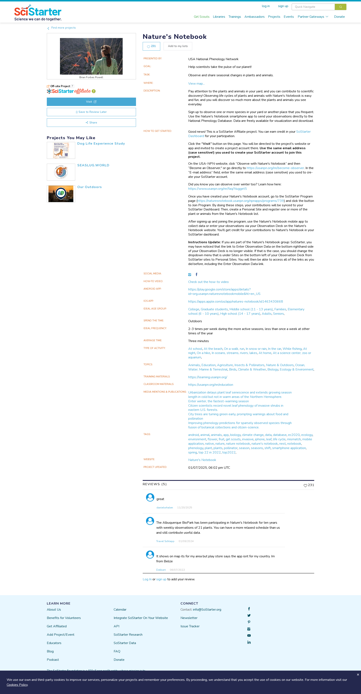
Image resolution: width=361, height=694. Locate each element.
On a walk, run (234, 348)
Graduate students (214, 309)
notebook (294, 443)
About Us (54, 609)
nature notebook (238, 443)
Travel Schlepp (165, 541)
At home (265, 353)
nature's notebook (265, 443)
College (193, 309)
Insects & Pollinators (249, 365)
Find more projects (63, 28)
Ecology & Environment (297, 369)
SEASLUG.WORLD (93, 165)
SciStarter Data (125, 643)
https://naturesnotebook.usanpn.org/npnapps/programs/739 (240, 201)
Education (208, 365)
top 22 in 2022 (209, 452)
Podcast (53, 659)
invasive (248, 439)
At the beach (213, 348)
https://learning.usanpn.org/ (207, 377)
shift (267, 448)
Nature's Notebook (202, 460)
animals (216, 435)
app (226, 435)
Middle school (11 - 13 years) (251, 309)
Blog (50, 651)
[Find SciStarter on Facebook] (249, 608)
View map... (196, 83)
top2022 (229, 452)
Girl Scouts (202, 16)
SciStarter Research (128, 634)
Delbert (161, 570)
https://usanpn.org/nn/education (210, 384)
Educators (54, 643)
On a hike (203, 353)
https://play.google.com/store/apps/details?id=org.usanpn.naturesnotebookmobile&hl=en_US (224, 291)
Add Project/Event (60, 634)
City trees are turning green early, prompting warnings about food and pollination (238, 416)
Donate (339, 16)
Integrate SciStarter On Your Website (141, 618)
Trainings (235, 16)
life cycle (279, 439)
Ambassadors (254, 16)
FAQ (117, 651)
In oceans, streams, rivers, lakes (234, 353)
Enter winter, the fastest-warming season (218, 401)
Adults (267, 313)
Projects (274, 16)
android (193, 435)
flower (212, 439)
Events (289, 16)
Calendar (120, 609)
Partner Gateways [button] (311, 16)
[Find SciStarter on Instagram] (249, 628)
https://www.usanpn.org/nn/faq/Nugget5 (217, 188)
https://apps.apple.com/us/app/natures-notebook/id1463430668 (235, 301)
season (244, 448)
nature (220, 443)
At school (195, 348)
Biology (272, 369)
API (116, 626)
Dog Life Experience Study (101, 143)
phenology (195, 448)
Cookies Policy (17, 685)
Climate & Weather (252, 369)
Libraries (219, 16)
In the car (274, 348)
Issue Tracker (190, 626)
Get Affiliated (57, 626)
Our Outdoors (89, 187)
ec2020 (294, 435)
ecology (307, 435)
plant (208, 448)
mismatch (294, 439)
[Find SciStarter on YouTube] (249, 635)
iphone (260, 439)
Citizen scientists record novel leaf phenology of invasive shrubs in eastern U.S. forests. (235, 407)
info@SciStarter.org (207, 609)
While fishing (292, 348)
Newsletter (188, 618)
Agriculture (225, 365)
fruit (221, 439)
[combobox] (319, 7)
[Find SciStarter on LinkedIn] (249, 642)
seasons (257, 448)
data (268, 435)
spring (192, 452)
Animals (194, 365)
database (280, 435)
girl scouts (233, 439)
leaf (269, 439)
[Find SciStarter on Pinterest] (249, 622)
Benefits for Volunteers (64, 618)
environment (197, 439)
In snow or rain (256, 348)
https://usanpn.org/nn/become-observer (275, 168)
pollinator (231, 448)
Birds (232, 369)
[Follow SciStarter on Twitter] (249, 615)
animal (205, 435)
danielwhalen (164, 507)
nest (282, 443)
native (209, 443)
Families (280, 309)
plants (218, 448)
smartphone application (289, 448)
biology (235, 435)
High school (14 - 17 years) (240, 313)
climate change (253, 435)
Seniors (278, 313)
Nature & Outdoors (280, 365)
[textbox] (313, 7)
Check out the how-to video (208, 282)
